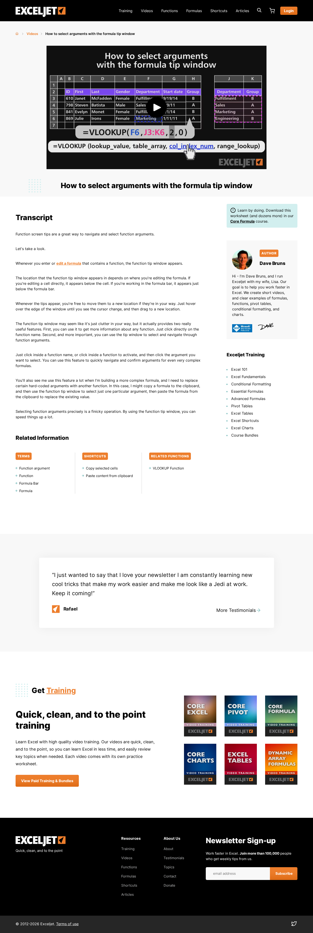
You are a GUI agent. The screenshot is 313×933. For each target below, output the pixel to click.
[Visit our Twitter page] (294, 924)
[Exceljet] (41, 845)
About (168, 849)
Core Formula (242, 221)
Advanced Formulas (248, 398)
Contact (170, 876)
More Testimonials (236, 610)
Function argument (34, 468)
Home (17, 32)
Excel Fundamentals (248, 376)
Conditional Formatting (251, 384)
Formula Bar (29, 483)
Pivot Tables (242, 406)
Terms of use (67, 924)
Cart (272, 10)
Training (125, 10)
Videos (147, 10)
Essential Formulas (247, 391)
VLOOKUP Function (168, 468)
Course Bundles (244, 435)
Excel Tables (242, 413)
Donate (169, 885)
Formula (25, 491)
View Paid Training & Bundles (47, 780)
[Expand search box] (259, 10)
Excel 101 (239, 369)
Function (26, 476)
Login (289, 10)
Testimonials (174, 858)
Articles (242, 10)
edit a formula (68, 263)
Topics (169, 867)
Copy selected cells (102, 468)
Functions (169, 10)
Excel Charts (242, 428)
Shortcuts (218, 10)
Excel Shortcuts (245, 420)
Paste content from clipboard (109, 476)
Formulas (194, 10)
